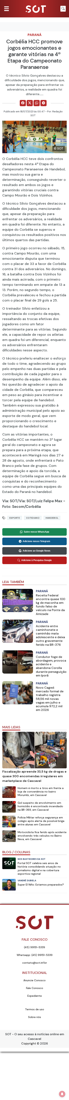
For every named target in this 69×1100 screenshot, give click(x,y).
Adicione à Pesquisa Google (36, 560)
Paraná (35, 34)
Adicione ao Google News (36, 550)
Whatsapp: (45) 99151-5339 (35, 955)
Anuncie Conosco (34, 980)
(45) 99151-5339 (34, 947)
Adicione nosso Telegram (36, 541)
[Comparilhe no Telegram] (43, 103)
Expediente (34, 996)
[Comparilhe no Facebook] (23, 103)
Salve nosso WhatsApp (36, 531)
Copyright (28, 1043)
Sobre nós (34, 1017)
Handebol (52, 517)
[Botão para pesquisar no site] (63, 9)
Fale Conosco (34, 988)
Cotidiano (32, 517)
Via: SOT (9, 501)
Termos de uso (34, 1009)
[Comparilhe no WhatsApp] (37, 103)
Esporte (14, 517)
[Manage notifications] (62, 1094)
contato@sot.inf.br (34, 962)
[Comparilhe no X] (30, 103)
